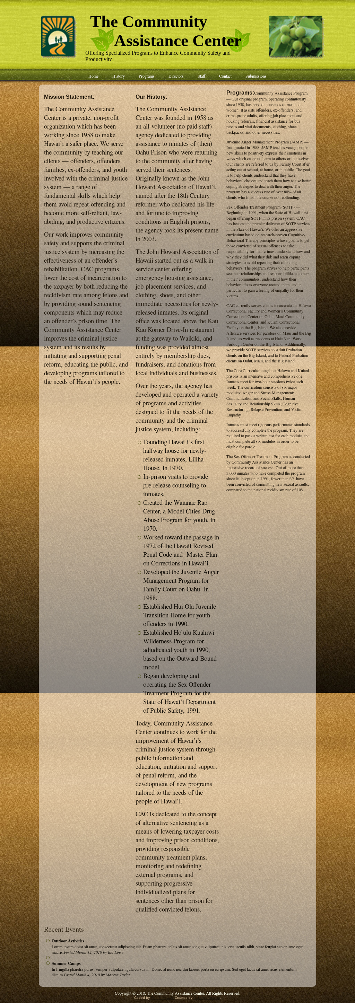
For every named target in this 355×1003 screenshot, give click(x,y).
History (118, 76)
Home (93, 76)
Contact (225, 76)
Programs (147, 76)
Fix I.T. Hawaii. (163, 998)
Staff (201, 76)
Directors (176, 76)
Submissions (256, 76)
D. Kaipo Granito (206, 998)
